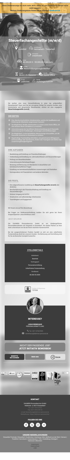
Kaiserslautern (33, 439)
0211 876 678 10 (36, 410)
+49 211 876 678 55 (14, 219)
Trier (40, 439)
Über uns (35, 357)
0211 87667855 (37, 331)
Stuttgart (54, 439)
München (39, 441)
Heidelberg (46, 439)
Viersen (63, 437)
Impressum (35, 444)
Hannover (31, 441)
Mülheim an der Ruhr (53, 437)
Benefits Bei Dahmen (14, 357)
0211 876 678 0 (36, 408)
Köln (43, 437)
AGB (35, 448)
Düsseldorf (21, 437)
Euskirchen (29, 437)
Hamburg (37, 437)
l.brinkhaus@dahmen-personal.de (36, 333)
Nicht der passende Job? (35, 347)
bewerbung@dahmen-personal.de (37, 412)
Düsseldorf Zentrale (10, 437)
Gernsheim (23, 439)
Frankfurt (15, 439)
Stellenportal (54, 11)
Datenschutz (35, 446)
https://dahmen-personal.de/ (39, 414)
